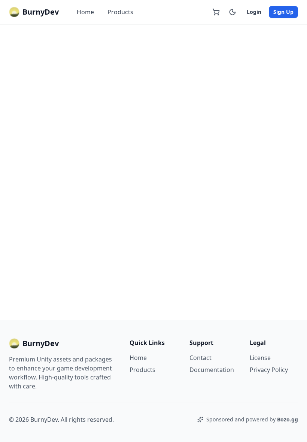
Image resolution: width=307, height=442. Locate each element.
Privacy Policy (269, 370)
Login (254, 11)
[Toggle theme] (232, 12)
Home (85, 12)
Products (120, 12)
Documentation (211, 370)
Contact (200, 358)
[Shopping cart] (216, 12)
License (260, 358)
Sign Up (283, 11)
